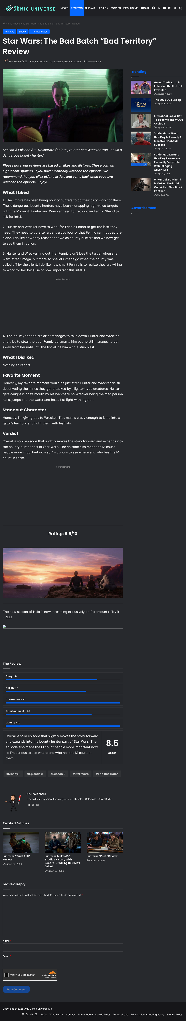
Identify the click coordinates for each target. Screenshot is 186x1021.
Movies (116, 8)
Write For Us (56, 1014)
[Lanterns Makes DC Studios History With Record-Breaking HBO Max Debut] (63, 842)
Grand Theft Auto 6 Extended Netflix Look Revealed (168, 86)
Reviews (77, 8)
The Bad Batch (39, 31)
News (64, 8)
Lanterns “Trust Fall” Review (16, 857)
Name (7, 940)
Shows (90, 8)
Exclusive (130, 8)
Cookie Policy (102, 1014)
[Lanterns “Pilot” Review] (105, 842)
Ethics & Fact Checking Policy (147, 1014)
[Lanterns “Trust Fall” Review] (21, 842)
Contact (70, 1014)
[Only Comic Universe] (30, 8)
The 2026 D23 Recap (167, 100)
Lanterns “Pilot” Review (102, 856)
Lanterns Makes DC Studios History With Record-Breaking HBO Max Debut (62, 861)
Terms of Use (120, 1014)
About (144, 8)
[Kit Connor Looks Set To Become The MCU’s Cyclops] (141, 121)
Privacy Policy (85, 1014)
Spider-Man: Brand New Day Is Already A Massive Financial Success (167, 139)
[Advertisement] (63, 306)
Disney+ (14, 774)
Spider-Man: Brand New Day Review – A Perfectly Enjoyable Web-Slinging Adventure (167, 162)
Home (8, 23)
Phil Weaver (15, 61)
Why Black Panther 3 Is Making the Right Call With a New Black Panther (168, 185)
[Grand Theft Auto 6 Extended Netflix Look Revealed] (141, 87)
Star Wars (82, 774)
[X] (33, 805)
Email (7, 956)
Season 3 (59, 774)
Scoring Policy (174, 1014)
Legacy (103, 8)
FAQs (44, 1014)
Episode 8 (36, 774)
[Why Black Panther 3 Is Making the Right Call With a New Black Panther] (141, 184)
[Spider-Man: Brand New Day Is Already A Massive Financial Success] (141, 138)
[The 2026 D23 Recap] (141, 105)
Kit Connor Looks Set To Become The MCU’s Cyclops (168, 119)
